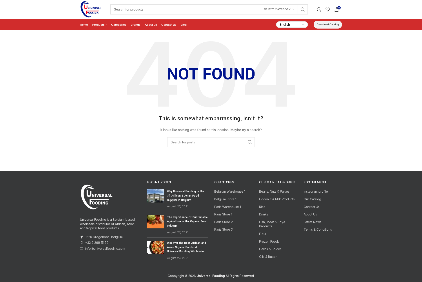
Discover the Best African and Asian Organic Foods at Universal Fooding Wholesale (186, 247)
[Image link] (96, 196)
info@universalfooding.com (105, 248)
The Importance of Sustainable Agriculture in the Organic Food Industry (187, 221)
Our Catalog (312, 199)
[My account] (319, 9)
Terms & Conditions (318, 229)
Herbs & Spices (270, 249)
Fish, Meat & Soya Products (272, 224)
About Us (310, 214)
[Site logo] (91, 9)
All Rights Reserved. (226, 276)
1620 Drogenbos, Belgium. (104, 237)
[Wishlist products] (327, 9)
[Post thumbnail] (155, 198)
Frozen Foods (269, 241)
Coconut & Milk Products (277, 199)
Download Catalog (328, 24)
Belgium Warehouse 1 (229, 191)
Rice (262, 207)
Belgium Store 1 (225, 199)
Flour (262, 234)
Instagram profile (316, 191)
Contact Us (312, 207)
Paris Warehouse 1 (227, 207)
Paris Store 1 (223, 214)
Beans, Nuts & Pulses (274, 191)
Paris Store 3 (223, 229)
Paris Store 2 (223, 222)
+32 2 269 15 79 (97, 242)
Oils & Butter (268, 256)
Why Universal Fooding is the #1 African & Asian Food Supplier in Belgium (185, 195)
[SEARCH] (303, 9)
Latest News (312, 222)
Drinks (263, 214)
